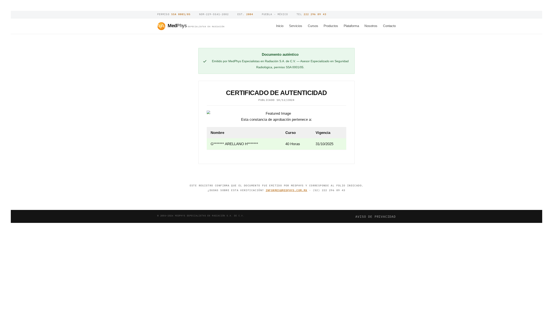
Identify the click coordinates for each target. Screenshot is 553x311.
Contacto (389, 26)
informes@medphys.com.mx (286, 190)
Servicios (295, 26)
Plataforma (351, 26)
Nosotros (370, 26)
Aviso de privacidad (375, 216)
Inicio (279, 26)
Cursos (313, 26)
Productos (331, 26)
